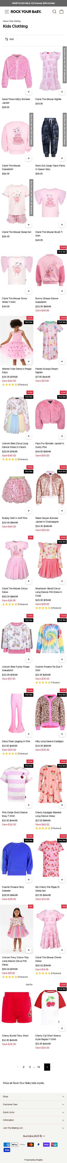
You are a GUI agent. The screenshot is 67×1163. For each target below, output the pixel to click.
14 (38, 1067)
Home (5, 21)
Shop (5, 1096)
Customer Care (10, 1104)
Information (8, 1120)
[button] (61, 11)
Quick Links (8, 1112)
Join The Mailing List (13, 1127)
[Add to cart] (29, 92)
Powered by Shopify (33, 1160)
